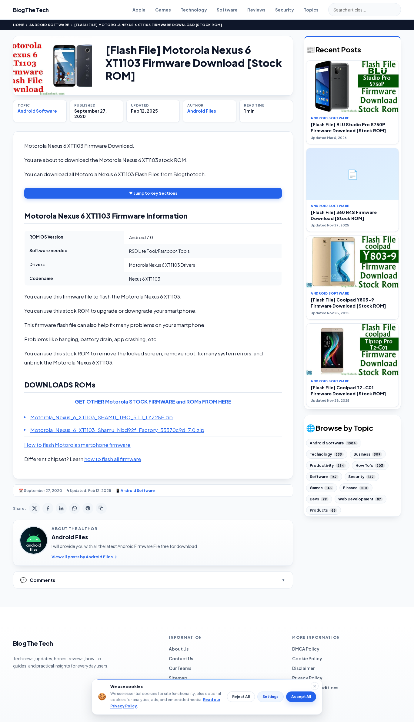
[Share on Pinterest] (87, 508)
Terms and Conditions (315, 687)
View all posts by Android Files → (84, 556)
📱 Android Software (135, 490)
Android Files (201, 111)
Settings (270, 696)
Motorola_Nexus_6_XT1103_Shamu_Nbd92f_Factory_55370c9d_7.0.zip (117, 430)
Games (163, 9)
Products (323, 510)
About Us (179, 648)
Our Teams (180, 668)
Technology (194, 9)
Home (18, 25)
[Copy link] (101, 508)
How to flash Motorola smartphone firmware (77, 445)
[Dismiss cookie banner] (315, 686)
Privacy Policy (307, 678)
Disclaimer (303, 668)
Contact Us (181, 658)
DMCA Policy (305, 648)
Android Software (49, 25)
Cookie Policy (307, 658)
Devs (318, 499)
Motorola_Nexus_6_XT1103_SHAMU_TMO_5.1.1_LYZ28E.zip (101, 417)
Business (366, 454)
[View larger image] (52, 65)
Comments (37, 579)
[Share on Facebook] (47, 508)
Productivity (327, 465)
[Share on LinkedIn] (61, 508)
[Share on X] (34, 508)
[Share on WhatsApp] (74, 508)
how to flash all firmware (112, 459)
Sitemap (178, 678)
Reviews (256, 9)
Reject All (241, 696)
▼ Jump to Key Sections (153, 193)
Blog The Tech (31, 9)
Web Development (359, 499)
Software (227, 9)
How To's (369, 465)
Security (284, 9)
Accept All (301, 696)
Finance (355, 488)
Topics (311, 9)
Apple (138, 9)
